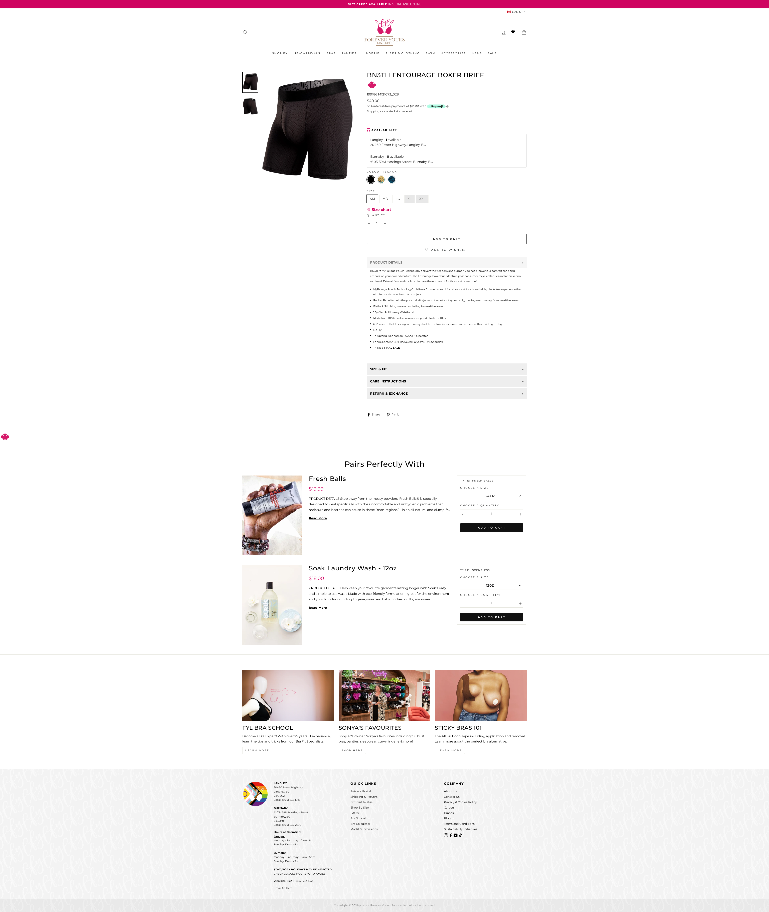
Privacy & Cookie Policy (460, 802)
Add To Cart (492, 527)
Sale (492, 53)
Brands (449, 813)
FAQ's (354, 813)
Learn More (257, 750)
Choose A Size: (475, 487)
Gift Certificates (361, 802)
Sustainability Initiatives (460, 829)
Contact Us (452, 797)
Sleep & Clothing (403, 53)
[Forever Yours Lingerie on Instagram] (446, 835)
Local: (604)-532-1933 (287, 799)
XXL (422, 199)
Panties (349, 53)
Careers (449, 807)
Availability (384, 129)
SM (372, 199)
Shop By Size (359, 807)
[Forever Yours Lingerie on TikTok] (460, 835)
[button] (379, 210)
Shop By (280, 53)
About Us (450, 791)
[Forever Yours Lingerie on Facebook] (451, 835)
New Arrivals (307, 53)
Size (371, 191)
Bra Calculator (360, 824)
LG (398, 199)
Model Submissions (364, 829)
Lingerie (370, 53)
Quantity (376, 215)
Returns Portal (360, 791)
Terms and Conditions (459, 824)
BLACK (371, 180)
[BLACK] (382, 185)
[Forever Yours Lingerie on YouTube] (456, 835)
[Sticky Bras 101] (481, 695)
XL (410, 199)
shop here (352, 750)
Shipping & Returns (363, 797)
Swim (430, 53)
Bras (331, 53)
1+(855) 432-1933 (303, 880)
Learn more (450, 750)
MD (385, 199)
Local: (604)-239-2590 (287, 824)
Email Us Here (283, 888)
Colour (382, 171)
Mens (477, 53)
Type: (466, 480)
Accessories (453, 53)
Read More (318, 518)
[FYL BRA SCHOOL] (288, 695)
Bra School (358, 818)
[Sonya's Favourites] (385, 695)
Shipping (373, 111)
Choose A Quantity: (480, 505)
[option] (384, 4)
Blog (447, 818)
